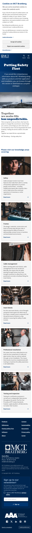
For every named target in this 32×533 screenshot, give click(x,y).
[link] (5, 56)
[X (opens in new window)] (11, 521)
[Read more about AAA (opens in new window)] (16, 515)
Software (4, 432)
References (5, 425)
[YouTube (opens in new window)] (25, 521)
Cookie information (7, 37)
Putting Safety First (8, 429)
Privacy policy (26, 432)
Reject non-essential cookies (16, 46)
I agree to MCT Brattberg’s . (16, 493)
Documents (25, 429)
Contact (24, 422)
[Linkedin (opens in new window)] (16, 521)
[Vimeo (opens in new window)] (20, 521)
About (4, 436)
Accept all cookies (16, 42)
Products (4, 422)
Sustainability (26, 425)
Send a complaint (7, 527)
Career (24, 436)
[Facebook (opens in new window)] (7, 521)
